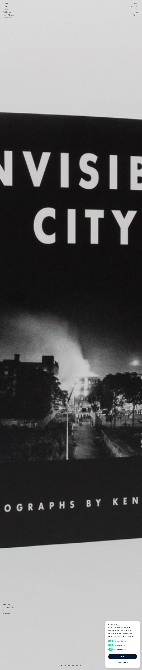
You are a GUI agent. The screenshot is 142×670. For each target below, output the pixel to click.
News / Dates (8, 15)
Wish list (135, 15)
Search (136, 3)
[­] (10, 334)
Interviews (7, 18)
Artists (5, 9)
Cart (137, 12)
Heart (56, 335)
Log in (136, 9)
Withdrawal (134, 6)
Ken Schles (8, 605)
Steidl (5, 3)
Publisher (7, 12)
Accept (122, 656)
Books (5, 6)
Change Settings (122, 662)
